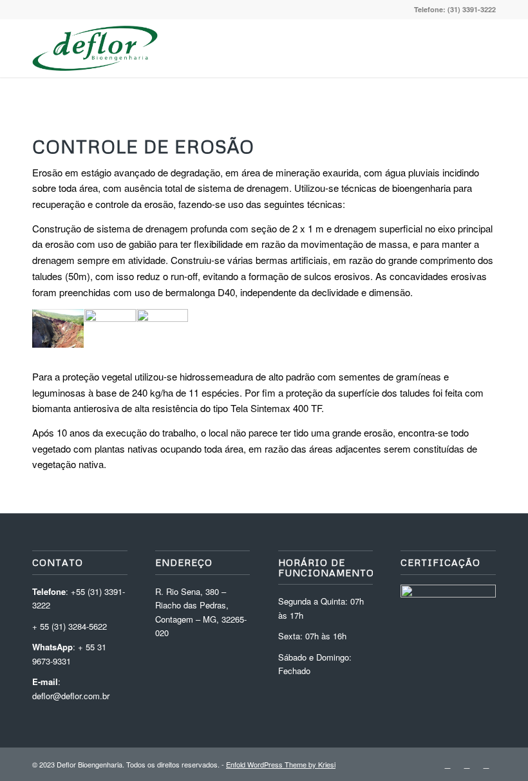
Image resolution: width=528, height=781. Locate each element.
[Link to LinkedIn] (447, 764)
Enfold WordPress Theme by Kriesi (280, 764)
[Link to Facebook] (486, 764)
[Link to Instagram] (466, 764)
